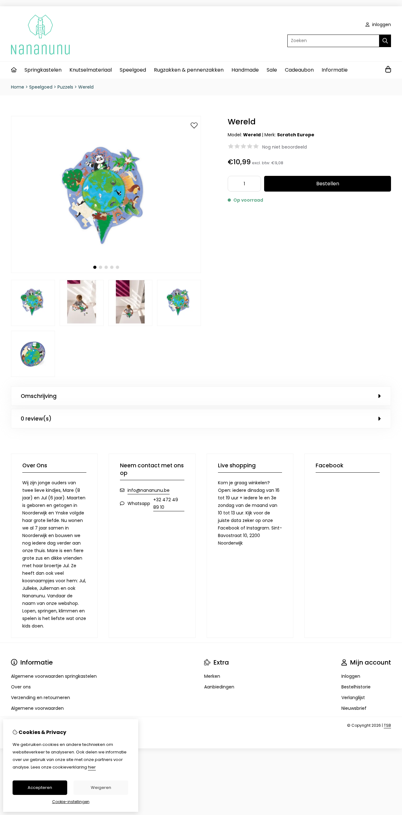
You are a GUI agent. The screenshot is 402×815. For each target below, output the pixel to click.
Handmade (245, 69)
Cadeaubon (299, 69)
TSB (387, 725)
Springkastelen (43, 69)
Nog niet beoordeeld (284, 147)
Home (17, 87)
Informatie (335, 69)
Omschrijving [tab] (39, 396)
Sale (272, 69)
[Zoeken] (385, 41)
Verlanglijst (353, 697)
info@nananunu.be (149, 490)
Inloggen (350, 676)
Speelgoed (133, 69)
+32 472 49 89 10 (165, 503)
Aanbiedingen (219, 687)
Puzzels (65, 87)
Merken (212, 676)
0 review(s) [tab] (36, 418)
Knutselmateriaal (90, 69)
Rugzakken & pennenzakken (189, 69)
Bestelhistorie (356, 687)
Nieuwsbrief (354, 708)
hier (92, 767)
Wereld (86, 87)
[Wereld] (106, 271)
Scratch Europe (295, 135)
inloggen (381, 24)
